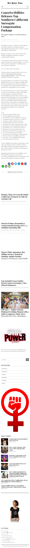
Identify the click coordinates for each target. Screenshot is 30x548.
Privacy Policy (24, 546)
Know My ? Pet (5, 534)
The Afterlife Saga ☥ (6, 540)
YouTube (4, 380)
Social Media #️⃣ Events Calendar (8, 539)
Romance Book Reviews (7, 535)
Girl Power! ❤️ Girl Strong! (7, 532)
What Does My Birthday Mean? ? (8, 542)
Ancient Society (5, 531)
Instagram (4, 368)
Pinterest (4, 377)
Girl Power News (14, 3)
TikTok (3, 383)
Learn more (4, 153)
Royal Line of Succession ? (7, 537)
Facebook (4, 371)
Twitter (4, 374)
